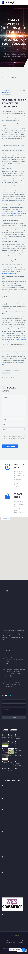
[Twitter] (4, 377)
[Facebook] (2, 377)
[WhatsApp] (18, 935)
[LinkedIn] (11, 377)
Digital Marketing (6, 92)
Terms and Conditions (10, 942)
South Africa (6, 940)
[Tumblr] (9, 377)
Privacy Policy (22, 940)
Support (14, 940)
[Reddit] (13, 377)
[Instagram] (16, 935)
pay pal (16, 154)
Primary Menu (25, 2)
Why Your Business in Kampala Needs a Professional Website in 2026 (14, 659)
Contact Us (20, 942)
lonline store (6, 373)
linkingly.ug (6, 90)
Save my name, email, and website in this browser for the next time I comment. (14, 437)
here (3, 364)
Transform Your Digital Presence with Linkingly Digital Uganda (14, 683)
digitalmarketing (7, 370)
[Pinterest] (6, 377)
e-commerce (16, 370)
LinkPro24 (22, 200)
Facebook (4, 200)
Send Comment (9, 446)
